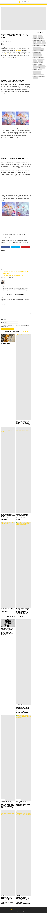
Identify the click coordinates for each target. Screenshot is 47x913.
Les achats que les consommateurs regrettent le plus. (6, 345)
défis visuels (18, 50)
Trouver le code (41, 76)
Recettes (35, 69)
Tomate (35, 76)
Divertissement (3, 626)
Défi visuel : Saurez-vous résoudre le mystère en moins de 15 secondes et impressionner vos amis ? (23, 423)
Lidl (38, 59)
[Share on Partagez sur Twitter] (15, 247)
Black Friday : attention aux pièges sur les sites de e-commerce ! (7, 610)
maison (42, 59)
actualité (35, 35)
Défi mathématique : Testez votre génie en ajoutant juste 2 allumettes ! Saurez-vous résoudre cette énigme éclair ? (7, 900)
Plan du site (25, 909)
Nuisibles (41, 62)
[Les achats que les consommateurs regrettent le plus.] (8, 338)
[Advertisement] (16, 67)
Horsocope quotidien (37, 55)
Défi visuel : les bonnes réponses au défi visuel (14, 275)
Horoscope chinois (37, 47)
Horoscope (43, 45)
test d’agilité (8, 53)
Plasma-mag (38, 909)
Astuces (35, 38)
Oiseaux (35, 64)
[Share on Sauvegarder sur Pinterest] (25, 247)
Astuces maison (36, 40)
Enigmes (43, 43)
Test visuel (10, 277)
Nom (2, 316)
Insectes (35, 57)
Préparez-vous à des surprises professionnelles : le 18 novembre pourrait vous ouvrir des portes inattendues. (8, 517)
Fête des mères (36, 45)
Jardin (35, 59)
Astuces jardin (41, 38)
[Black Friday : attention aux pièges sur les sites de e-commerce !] (8, 565)
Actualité (25, 331)
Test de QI (3, 277)
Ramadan (35, 67)
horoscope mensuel (37, 52)
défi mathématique (37, 43)
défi (15, 47)
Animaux (40, 35)
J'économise (41, 57)
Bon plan (42, 40)
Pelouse (40, 64)
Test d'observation (37, 71)
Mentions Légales (19, 909)
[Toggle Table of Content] (1, 270)
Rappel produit (42, 67)
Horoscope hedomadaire (38, 50)
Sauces (40, 69)
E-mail (2, 319)
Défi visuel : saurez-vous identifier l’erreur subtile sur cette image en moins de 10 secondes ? (23, 803)
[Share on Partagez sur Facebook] (5, 247)
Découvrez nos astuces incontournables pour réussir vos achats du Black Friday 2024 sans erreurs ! (22, 517)
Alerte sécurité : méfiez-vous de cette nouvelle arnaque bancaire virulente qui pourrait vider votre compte (22, 611)
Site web (2, 322)
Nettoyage (36, 62)
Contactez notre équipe (11, 909)
